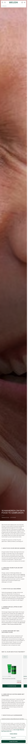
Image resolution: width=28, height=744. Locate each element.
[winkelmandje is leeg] (22, 2)
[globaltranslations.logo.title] (13, 2)
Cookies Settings (13, 733)
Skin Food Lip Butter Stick (14, 624)
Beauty (5, 6)
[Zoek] (2, 2)
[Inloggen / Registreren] (5, 2)
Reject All (13, 737)
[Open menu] (24, 2)
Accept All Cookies (13, 741)
